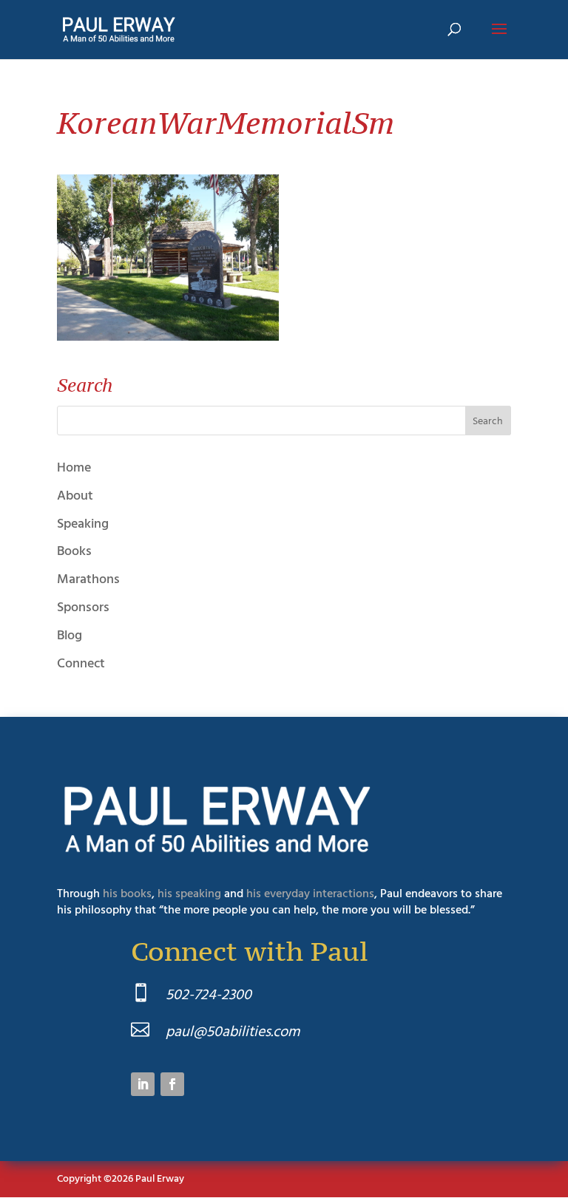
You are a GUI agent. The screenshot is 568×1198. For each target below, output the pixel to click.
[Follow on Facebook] (172, 1084)
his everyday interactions (310, 893)
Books (74, 551)
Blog (69, 635)
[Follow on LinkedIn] (143, 1084)
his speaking (189, 893)
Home (74, 467)
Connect (81, 663)
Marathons (88, 579)
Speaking (83, 523)
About (75, 495)
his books (127, 893)
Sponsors (83, 607)
